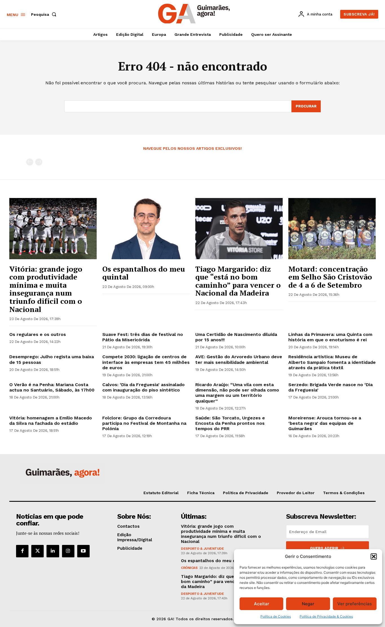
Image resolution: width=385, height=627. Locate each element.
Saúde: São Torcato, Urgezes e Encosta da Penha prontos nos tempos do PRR (230, 423)
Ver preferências (354, 603)
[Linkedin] (53, 551)
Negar (308, 603)
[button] (374, 556)
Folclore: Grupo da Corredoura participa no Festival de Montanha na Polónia (144, 423)
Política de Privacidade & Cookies (326, 616)
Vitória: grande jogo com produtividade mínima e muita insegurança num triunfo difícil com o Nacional (45, 289)
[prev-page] (29, 162)
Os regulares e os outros (37, 334)
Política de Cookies (275, 616)
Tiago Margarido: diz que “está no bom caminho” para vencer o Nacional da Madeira (238, 281)
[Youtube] (83, 551)
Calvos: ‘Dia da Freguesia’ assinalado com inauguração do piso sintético (143, 387)
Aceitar (261, 603)
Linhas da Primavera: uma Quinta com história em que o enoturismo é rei (330, 337)
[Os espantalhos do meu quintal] (146, 228)
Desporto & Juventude (202, 549)
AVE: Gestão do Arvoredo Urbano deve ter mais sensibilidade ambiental (238, 359)
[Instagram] (68, 551)
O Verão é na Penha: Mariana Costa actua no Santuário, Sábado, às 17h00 (51, 387)
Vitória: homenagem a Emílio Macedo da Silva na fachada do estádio (50, 420)
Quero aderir (324, 548)
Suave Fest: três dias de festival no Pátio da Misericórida (142, 337)
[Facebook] (22, 551)
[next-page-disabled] (38, 162)
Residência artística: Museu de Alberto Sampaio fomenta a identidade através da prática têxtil (332, 362)
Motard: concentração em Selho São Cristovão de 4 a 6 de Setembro (330, 277)
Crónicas (189, 568)
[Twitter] (37, 551)
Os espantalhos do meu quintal (143, 273)
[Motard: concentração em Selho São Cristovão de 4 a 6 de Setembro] (332, 228)
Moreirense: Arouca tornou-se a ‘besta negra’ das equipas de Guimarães (324, 423)
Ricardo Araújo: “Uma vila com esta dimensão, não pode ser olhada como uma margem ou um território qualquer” (237, 393)
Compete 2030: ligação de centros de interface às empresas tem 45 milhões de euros (146, 362)
